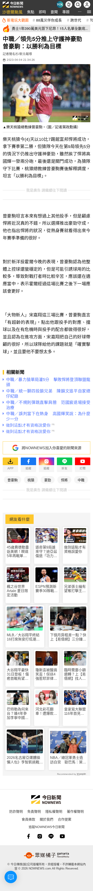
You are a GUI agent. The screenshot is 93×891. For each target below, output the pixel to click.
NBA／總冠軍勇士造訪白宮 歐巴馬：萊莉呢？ (68, 760)
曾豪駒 (12, 479)
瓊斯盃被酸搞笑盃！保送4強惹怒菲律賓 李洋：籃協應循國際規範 (46, 674)
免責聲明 (34, 811)
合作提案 (64, 819)
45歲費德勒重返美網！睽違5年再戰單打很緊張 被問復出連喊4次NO (18, 551)
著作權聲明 (75, 811)
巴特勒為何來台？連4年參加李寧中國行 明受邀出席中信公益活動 (18, 713)
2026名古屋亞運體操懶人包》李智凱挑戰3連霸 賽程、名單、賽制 (25, 760)
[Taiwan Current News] (59, 4)
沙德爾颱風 (12, 12)
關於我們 (46, 819)
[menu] (89, 12)
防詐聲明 (16, 811)
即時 (42, 11)
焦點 (30, 11)
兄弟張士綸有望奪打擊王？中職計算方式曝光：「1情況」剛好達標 (75, 589)
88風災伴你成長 (49, 19)
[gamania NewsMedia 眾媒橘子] (46, 855)
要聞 (54, 11)
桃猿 (31, 479)
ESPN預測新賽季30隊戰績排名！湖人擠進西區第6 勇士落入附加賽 (46, 589)
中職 (81, 479)
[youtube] (62, 836)
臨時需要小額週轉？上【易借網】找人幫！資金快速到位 (75, 674)
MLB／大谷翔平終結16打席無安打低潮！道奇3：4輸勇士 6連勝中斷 (24, 637)
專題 (66, 11)
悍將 (64, 479)
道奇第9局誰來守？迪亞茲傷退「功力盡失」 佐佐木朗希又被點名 (46, 551)
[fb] (28, 836)
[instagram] (39, 836)
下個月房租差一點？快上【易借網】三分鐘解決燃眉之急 (68, 637)
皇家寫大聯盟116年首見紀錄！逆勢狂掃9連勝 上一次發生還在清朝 (75, 711)
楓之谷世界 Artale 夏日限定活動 (17, 591)
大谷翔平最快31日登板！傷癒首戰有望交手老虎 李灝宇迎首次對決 (18, 674)
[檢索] (77, 4)
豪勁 (47, 479)
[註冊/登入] (87, 4)
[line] (51, 836)
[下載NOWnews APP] (68, 4)
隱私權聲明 (53, 811)
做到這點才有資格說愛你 (75, 549)
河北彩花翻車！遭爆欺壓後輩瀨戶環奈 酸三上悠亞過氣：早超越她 (46, 711)
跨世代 (75, 19)
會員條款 (28, 819)
